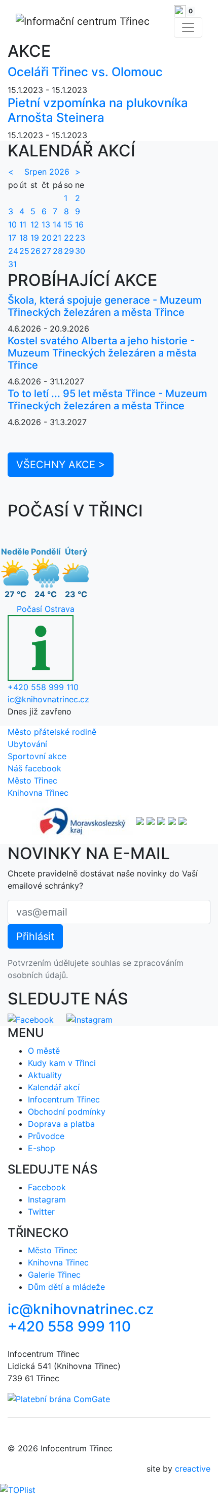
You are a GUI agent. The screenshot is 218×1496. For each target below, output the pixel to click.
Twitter (41, 1212)
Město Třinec (32, 780)
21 (57, 238)
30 (80, 251)
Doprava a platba (61, 1124)
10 (12, 224)
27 (46, 251)
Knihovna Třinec (38, 793)
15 (68, 224)
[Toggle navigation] (188, 27)
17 (12, 238)
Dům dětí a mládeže (66, 1287)
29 (69, 251)
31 (12, 264)
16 (79, 224)
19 (34, 238)
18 (23, 238)
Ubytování (27, 744)
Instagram (47, 1199)
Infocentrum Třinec (64, 1099)
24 (13, 251)
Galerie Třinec (54, 1275)
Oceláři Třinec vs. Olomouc (85, 71)
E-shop (41, 1148)
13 (46, 224)
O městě (44, 1051)
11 (22, 224)
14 (57, 224)
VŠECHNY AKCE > (60, 465)
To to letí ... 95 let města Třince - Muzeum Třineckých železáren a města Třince (107, 399)
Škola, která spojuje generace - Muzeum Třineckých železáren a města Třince (105, 306)
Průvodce (46, 1136)
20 (47, 238)
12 (34, 224)
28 (58, 251)
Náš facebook (34, 768)
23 (80, 238)
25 (24, 251)
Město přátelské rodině (52, 732)
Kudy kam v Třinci (62, 1063)
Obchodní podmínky (66, 1112)
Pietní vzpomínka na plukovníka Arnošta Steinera (98, 110)
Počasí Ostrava (46, 609)
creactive (192, 1469)
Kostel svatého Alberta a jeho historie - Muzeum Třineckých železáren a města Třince (102, 353)
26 (35, 251)
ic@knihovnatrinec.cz (48, 699)
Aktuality (45, 1075)
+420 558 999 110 (43, 687)
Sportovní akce (37, 756)
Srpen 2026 (46, 172)
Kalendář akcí (54, 1087)
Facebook (47, 1187)
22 (69, 238)
